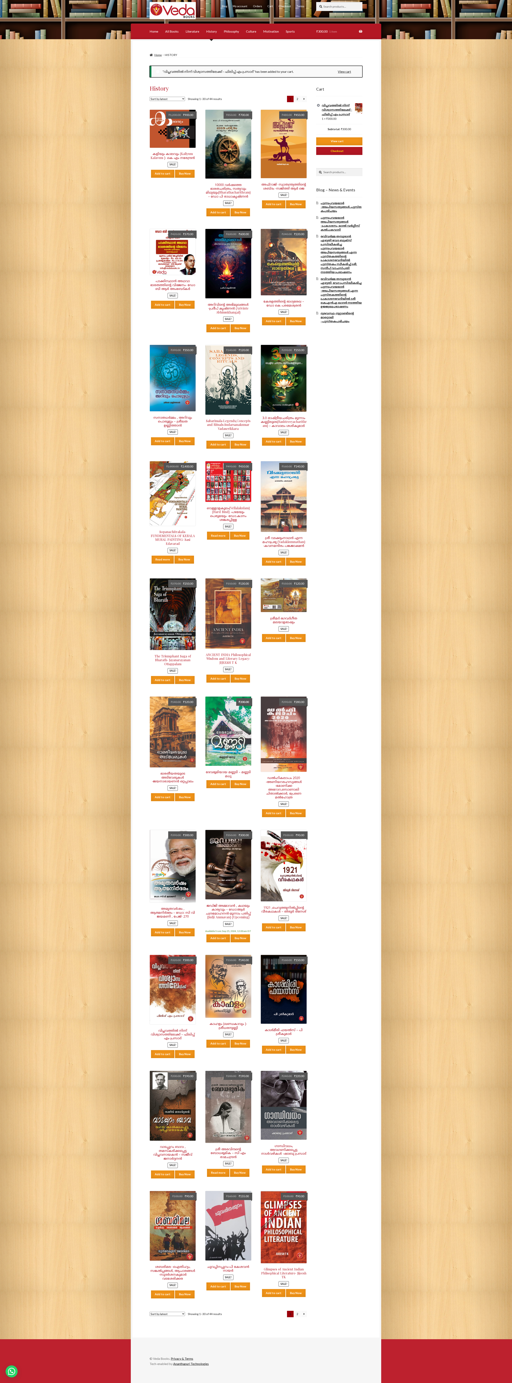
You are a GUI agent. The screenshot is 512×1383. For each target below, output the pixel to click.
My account (240, 6)
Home (154, 31)
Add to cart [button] (162, 173)
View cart (344, 71)
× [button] (318, 105)
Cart (270, 6)
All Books (172, 31)
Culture (251, 31)
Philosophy (231, 31)
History (211, 31)
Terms (300, 6)
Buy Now (185, 173)
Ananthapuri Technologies (191, 1364)
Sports (290, 31)
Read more (162, 559)
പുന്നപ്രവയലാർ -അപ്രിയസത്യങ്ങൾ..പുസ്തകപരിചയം (341, 207)
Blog (224, 6)
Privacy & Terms (182, 1358)
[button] (12, 1371)
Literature (192, 31)
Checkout (285, 6)
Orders (257, 6)
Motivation (271, 31)
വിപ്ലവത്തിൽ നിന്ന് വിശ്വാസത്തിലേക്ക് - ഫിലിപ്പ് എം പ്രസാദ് (337, 110)
